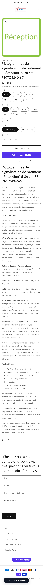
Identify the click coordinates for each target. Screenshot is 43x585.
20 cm (17, 100)
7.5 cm (16, 94)
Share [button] (7, 440)
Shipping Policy (11, 550)
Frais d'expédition (15, 86)
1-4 (5, 109)
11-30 (24, 109)
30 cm (28, 100)
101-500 (19, 115)
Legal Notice (9, 534)
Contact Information (13, 544)
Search (7, 528)
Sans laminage (10, 129)
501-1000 (31, 115)
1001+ (6, 120)
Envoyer (9, 516)
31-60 (34, 109)
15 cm (6, 100)
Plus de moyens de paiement (21, 161)
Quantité (5, 135)
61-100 (6, 115)
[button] (4, 9)
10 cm (27, 94)
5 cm (6, 94)
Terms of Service (11, 539)
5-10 (14, 109)
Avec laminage (28, 129)
